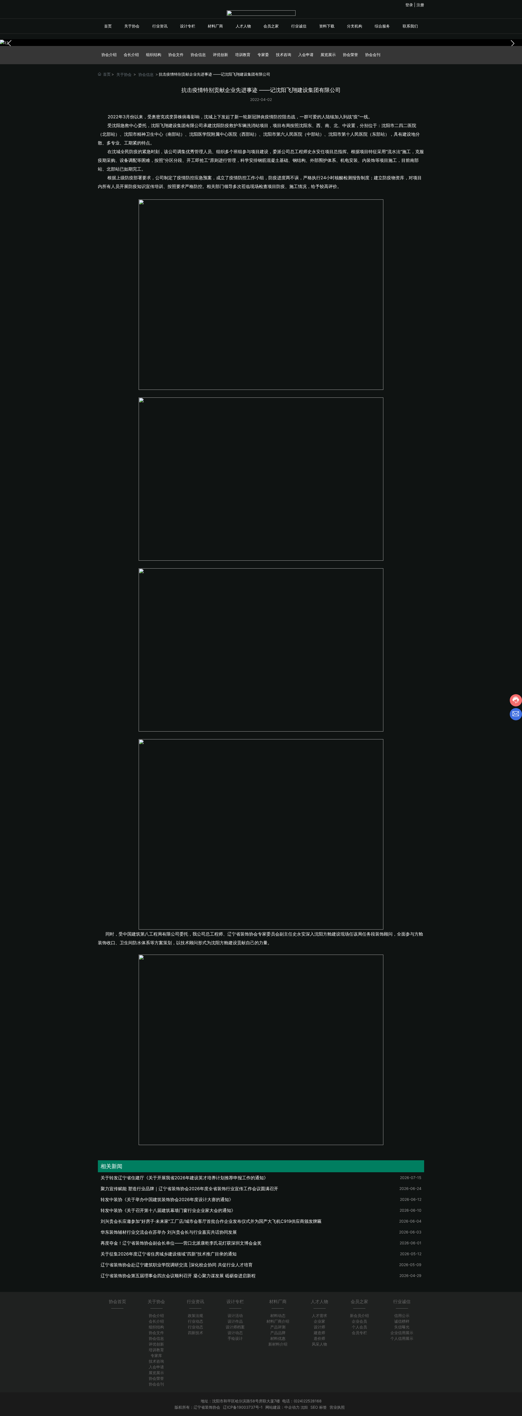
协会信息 (198, 54)
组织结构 (153, 54)
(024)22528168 (308, 1401)
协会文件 (176, 54)
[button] (512, 43)
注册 (420, 4)
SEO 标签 (318, 1407)
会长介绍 (131, 54)
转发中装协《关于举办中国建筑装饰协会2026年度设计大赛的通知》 (167, 1199)
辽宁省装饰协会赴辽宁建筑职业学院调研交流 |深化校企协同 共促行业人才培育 (177, 1264)
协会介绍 (109, 54)
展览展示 (328, 54)
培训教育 (242, 54)
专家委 (263, 54)
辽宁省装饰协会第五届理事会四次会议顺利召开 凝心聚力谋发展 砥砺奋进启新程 (178, 1275)
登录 (409, 4)
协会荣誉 (350, 54)
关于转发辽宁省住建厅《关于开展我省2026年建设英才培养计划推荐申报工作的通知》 (184, 1177)
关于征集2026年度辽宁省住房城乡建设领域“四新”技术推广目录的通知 (169, 1254)
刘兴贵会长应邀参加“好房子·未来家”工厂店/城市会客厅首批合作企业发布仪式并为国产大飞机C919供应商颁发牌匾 (211, 1221)
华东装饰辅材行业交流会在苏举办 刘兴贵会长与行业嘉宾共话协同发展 (169, 1232)
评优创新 (220, 54)
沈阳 (304, 1407)
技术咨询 (283, 54)
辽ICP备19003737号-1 (243, 1407)
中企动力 (292, 1407)
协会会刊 (372, 54)
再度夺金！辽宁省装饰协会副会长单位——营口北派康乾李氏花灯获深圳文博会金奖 (181, 1243)
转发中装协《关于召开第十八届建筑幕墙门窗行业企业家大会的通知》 (168, 1210)
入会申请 (305, 54)
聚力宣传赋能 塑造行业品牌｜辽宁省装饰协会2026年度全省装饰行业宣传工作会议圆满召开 (189, 1188)
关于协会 (124, 74)
